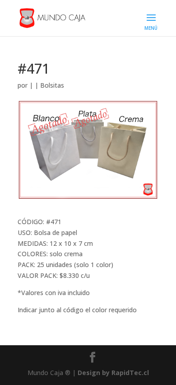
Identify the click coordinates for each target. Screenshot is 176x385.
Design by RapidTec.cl (113, 372)
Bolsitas (52, 85)
